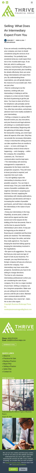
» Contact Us (6, 371)
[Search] (11, 2)
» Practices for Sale (9, 358)
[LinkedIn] (7, 2)
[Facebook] (3, 2)
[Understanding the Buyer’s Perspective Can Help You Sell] (18, 434)
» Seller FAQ (6, 369)
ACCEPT (13, 469)
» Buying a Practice (9, 361)
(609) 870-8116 (12, 338)
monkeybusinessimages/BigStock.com (18, 309)
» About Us (6, 356)
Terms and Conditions (19, 464)
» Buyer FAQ (6, 364)
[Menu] (32, 2)
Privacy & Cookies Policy (13, 462)
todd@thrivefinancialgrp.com (16, 340)
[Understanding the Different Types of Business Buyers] (18, 395)
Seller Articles (9, 42)
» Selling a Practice (9, 366)
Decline (23, 469)
